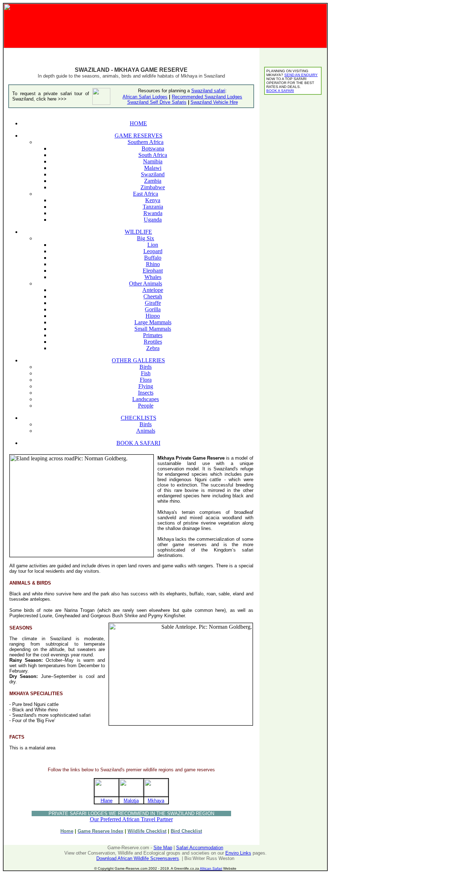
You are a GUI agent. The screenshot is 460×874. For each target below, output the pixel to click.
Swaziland (153, 174)
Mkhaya (156, 800)
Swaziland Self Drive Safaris (157, 102)
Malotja (131, 800)
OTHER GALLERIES (138, 360)
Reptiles (153, 342)
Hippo (153, 316)
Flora (146, 380)
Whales (152, 277)
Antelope (152, 290)
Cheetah (152, 296)
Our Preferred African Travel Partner (131, 819)
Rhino (153, 264)
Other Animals (145, 283)
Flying (145, 386)
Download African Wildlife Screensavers (137, 858)
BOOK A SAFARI (138, 443)
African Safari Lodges (145, 96)
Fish (146, 373)
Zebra (153, 348)
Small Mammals (152, 329)
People (145, 406)
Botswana (153, 148)
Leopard (152, 251)
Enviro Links (238, 853)
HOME (138, 123)
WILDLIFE (138, 232)
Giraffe (153, 303)
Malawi (152, 168)
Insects (145, 393)
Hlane (106, 800)
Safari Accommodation (199, 847)
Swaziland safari (208, 90)
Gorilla (153, 309)
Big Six (145, 238)
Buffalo (152, 258)
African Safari (211, 868)
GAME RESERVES (138, 136)
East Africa (145, 194)
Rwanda (152, 213)
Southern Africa (146, 142)
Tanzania (153, 207)
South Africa (152, 155)
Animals (145, 431)
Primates (152, 335)
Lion (152, 245)
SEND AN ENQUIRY (301, 75)
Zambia (152, 181)
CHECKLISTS (138, 418)
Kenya (152, 200)
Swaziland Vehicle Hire (214, 102)
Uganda (153, 220)
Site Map (162, 847)
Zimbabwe (153, 187)
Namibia (152, 161)
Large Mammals (152, 322)
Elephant (153, 271)
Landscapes (145, 399)
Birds (145, 367)
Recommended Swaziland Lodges (207, 96)
